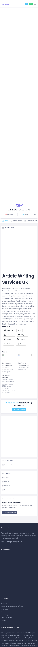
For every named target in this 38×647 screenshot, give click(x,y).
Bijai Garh (8, 635)
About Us (4, 603)
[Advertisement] (19, 250)
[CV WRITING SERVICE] (10, 384)
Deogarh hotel (24, 638)
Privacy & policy (6, 612)
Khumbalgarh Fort (14, 645)
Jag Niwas (17, 643)
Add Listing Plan (7, 617)
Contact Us (4, 609)
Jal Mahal (31, 643)
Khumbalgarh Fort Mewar (29, 645)
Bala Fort (3, 633)
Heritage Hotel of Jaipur (23, 640)
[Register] (31, 4)
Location (3, 620)
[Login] (26, 4)
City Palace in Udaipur (28, 635)
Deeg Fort (16, 638)
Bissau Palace (15, 635)
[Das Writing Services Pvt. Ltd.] (25, 358)
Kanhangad (4, 645)
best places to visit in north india (17, 633)
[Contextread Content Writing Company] (9, 358)
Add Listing (4, 615)
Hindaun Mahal (9, 643)
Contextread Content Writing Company (7, 365)
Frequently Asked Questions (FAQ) (12, 606)
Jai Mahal (25, 643)
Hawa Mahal (11, 640)
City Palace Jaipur (6, 638)
